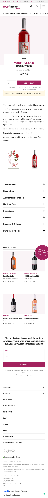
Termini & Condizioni (9, 461)
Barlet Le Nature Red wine (12, 318)
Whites (6, 13)
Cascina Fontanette (30, 273)
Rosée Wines (17, 1)
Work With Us (8, 436)
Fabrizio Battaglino (9, 273)
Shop (9, 1)
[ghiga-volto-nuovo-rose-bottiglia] (24, 40)
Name (6, 350)
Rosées (12, 13)
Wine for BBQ (33, 89)
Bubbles (24, 13)
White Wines (7, 400)
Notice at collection (12, 495)
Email (6, 356)
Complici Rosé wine (31, 318)
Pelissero (6, 316)
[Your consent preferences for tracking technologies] (44, 494)
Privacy (19, 461)
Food (31, 13)
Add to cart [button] (8, 285)
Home (5, 1)
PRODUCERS (7, 387)
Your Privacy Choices (18, 491)
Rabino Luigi (28, 316)
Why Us (5, 424)
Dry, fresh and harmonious (10, 278)
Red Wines (6, 393)
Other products (40, 13)
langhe (10, 7)
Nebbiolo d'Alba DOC (31, 276)
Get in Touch (7, 412)
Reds (18, 13)
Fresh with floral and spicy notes (33, 321)
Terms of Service (8, 471)
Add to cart (29, 83)
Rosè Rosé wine (9, 276)
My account (41, 1)
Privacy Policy (37, 469)
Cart (4, 418)
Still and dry (6, 321)
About (5, 430)
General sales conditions (12, 443)
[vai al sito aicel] (11, 457)
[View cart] (37, 6)
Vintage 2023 (28, 278)
